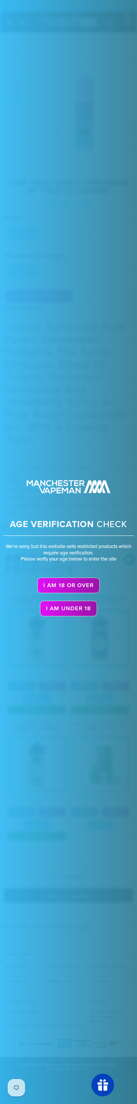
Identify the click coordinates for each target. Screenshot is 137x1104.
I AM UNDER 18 (68, 608)
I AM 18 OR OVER (68, 585)
